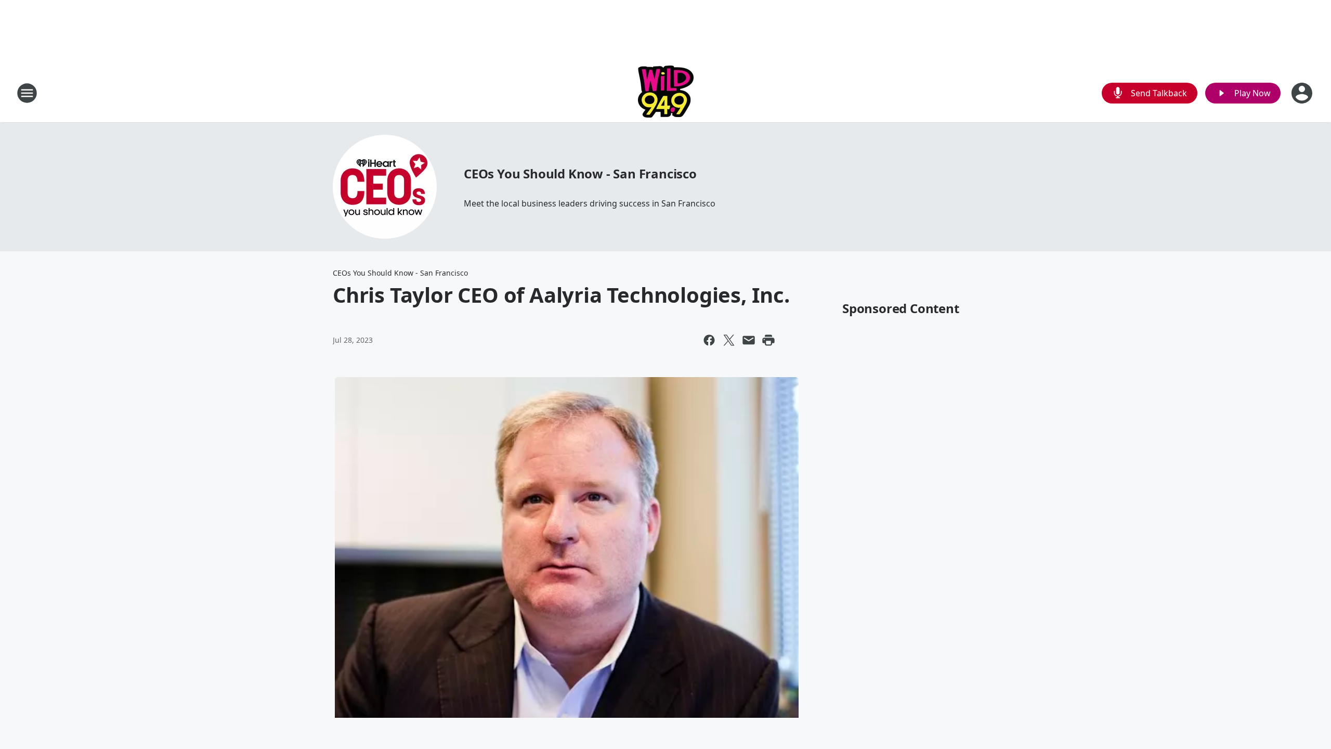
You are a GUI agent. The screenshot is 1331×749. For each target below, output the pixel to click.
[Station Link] (666, 93)
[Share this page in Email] (748, 340)
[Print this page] (768, 340)
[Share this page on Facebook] (709, 340)
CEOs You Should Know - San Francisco (580, 173)
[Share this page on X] (729, 340)
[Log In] (1302, 93)
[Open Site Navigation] (27, 93)
